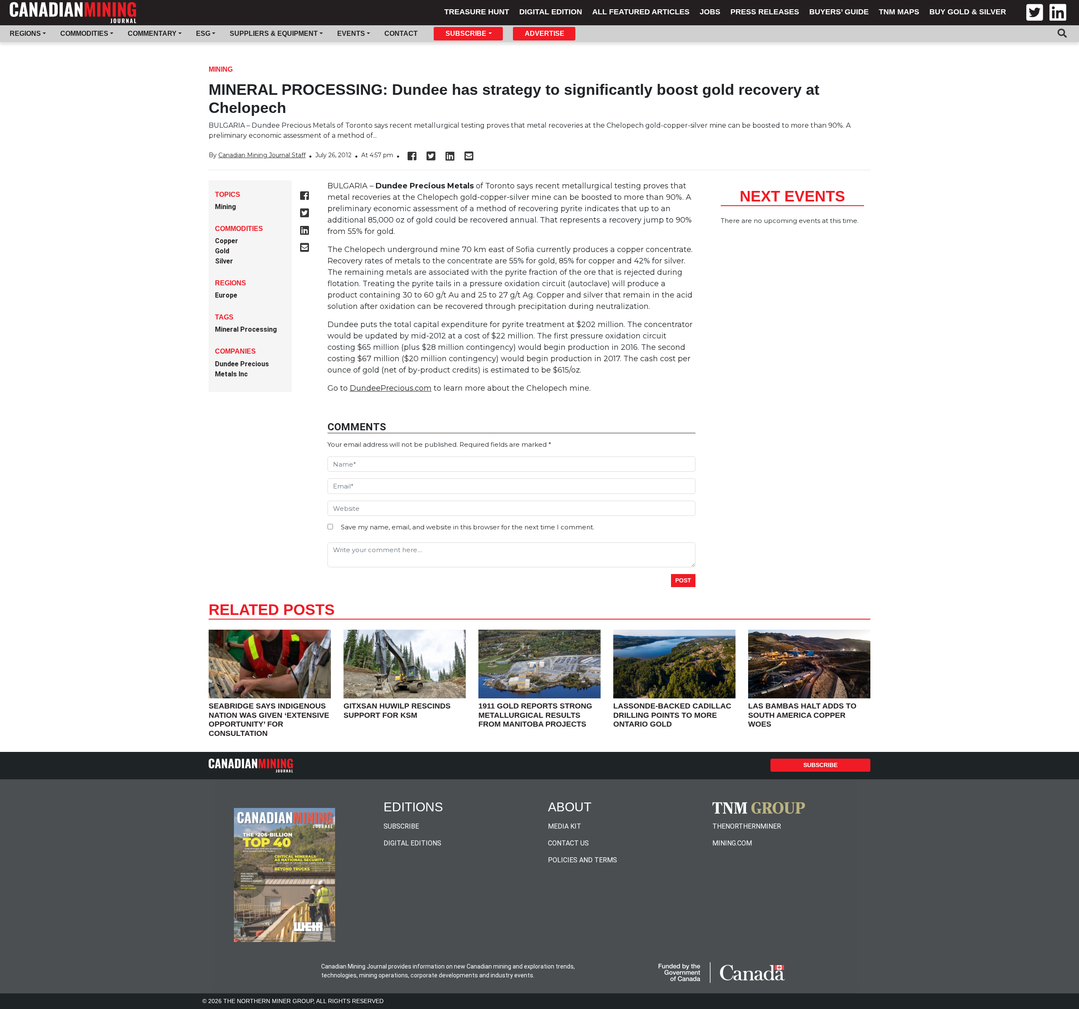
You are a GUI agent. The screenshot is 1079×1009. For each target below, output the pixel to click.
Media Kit (564, 826)
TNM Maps (899, 12)
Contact (401, 33)
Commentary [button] (152, 33)
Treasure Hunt (476, 12)
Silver (224, 261)
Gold (222, 251)
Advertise (544, 33)
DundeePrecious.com (391, 388)
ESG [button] (203, 33)
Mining (221, 69)
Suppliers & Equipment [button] (274, 33)
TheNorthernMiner (746, 826)
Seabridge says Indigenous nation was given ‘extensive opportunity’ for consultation (269, 720)
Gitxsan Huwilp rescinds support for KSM (397, 710)
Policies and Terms (582, 860)
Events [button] (351, 33)
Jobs (710, 12)
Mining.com (732, 843)
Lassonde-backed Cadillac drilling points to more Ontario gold (672, 715)
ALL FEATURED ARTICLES (641, 12)
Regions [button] (25, 33)
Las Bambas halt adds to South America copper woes (802, 715)
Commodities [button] (84, 33)
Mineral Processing (246, 329)
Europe (226, 295)
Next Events (792, 196)
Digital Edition (550, 12)
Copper (226, 241)
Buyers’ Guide (839, 12)
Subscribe (820, 765)
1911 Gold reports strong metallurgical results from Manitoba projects (535, 715)
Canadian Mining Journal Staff (262, 155)
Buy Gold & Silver (967, 12)
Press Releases (764, 12)
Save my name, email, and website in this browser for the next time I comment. (467, 527)
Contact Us (568, 843)
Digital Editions (412, 843)
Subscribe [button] (466, 33)
